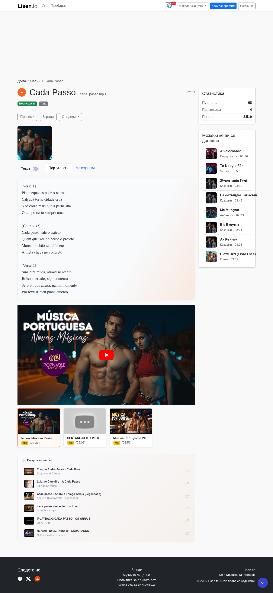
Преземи (27, 117)
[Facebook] (20, 578)
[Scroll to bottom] (263, 583)
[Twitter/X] (28, 578)
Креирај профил (223, 5)
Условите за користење (136, 585)
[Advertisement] (136, 47)
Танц (43, 103)
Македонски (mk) (191, 5)
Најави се (247, 5)
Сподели (69, 117)
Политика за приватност (136, 580)
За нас (136, 570)
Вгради (48, 117)
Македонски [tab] (85, 168)
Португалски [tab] (58, 168)
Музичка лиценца (136, 575)
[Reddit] (37, 578)
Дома (21, 81)
